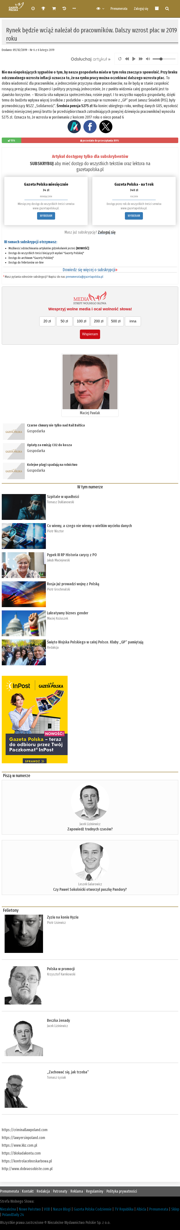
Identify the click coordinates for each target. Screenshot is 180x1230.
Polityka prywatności (121, 1191)
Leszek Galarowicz (90, 884)
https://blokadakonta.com (21, 1153)
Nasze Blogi (62, 1209)
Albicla (141, 1209)
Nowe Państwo (30, 1209)
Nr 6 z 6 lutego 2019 (42, 50)
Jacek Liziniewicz (90, 824)
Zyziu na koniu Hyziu (62, 917)
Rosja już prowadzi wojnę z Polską (73, 584)
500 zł (116, 321)
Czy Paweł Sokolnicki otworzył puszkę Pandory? (90, 889)
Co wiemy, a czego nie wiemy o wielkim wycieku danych (89, 525)
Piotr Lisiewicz (56, 923)
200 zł (98, 321)
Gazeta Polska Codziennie (93, 1209)
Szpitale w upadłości (63, 496)
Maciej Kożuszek (57, 618)
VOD (47, 1209)
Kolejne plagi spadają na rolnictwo (52, 465)
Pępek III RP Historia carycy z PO (72, 554)
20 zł (47, 321)
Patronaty (60, 1191)
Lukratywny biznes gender (67, 613)
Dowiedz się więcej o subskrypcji (90, 269)
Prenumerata (118, 9)
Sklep (175, 1209)
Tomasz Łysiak (56, 1077)
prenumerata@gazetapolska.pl (84, 277)
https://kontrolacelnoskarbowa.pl (27, 1161)
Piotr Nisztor (55, 531)
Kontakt (28, 1191)
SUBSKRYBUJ (42, 163)
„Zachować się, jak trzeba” (68, 1072)
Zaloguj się (141, 9)
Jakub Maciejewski (58, 560)
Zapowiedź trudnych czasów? (90, 829)
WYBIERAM (46, 216)
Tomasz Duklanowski (60, 502)
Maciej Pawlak (90, 413)
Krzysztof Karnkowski (61, 974)
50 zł (64, 321)
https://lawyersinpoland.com (23, 1137)
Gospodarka (36, 431)
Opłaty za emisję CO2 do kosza (49, 445)
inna (133, 321)
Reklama (76, 1191)
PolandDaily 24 (13, 1214)
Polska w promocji (61, 968)
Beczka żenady (58, 1020)
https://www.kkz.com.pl (19, 1145)
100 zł (81, 321)
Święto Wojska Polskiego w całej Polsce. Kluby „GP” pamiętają (96, 642)
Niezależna (8, 1209)
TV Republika (124, 1209)
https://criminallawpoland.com (25, 1129)
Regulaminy (94, 1191)
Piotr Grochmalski (58, 589)
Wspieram (90, 334)
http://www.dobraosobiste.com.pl (27, 1168)
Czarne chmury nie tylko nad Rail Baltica (56, 425)
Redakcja (53, 647)
